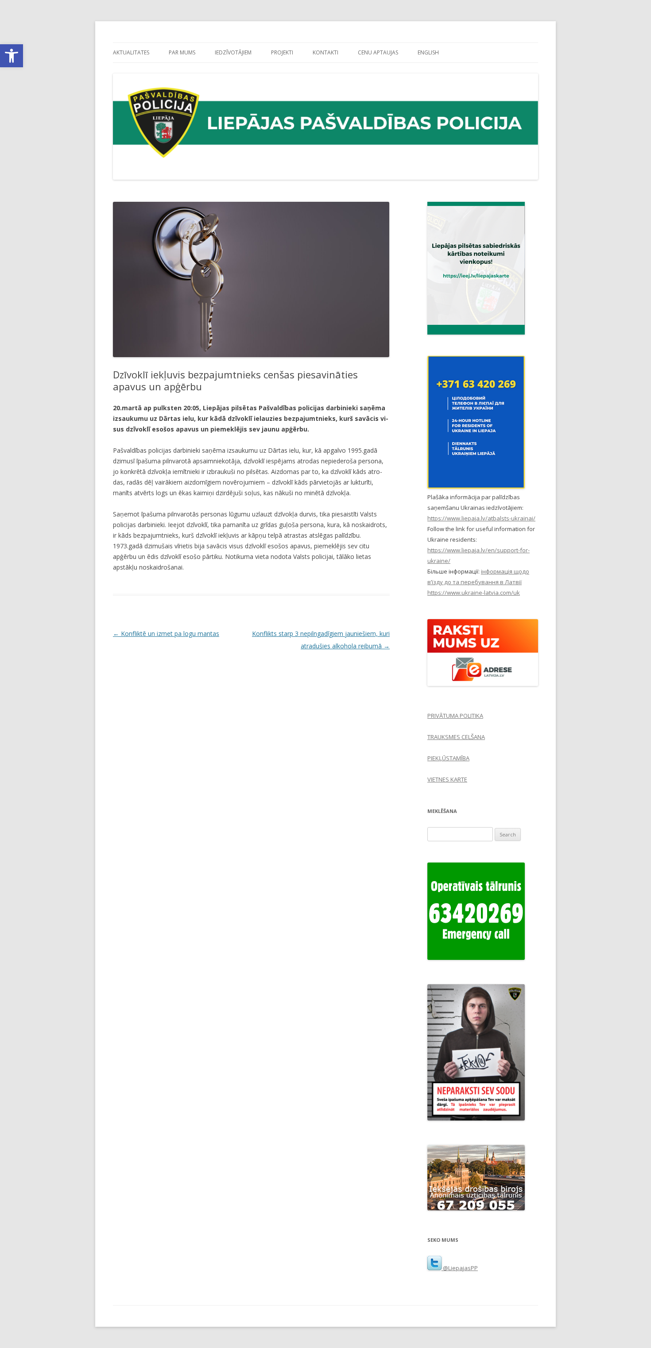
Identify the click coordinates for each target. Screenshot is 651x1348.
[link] (11, 55)
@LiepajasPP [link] (460, 1268)
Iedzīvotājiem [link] (233, 52)
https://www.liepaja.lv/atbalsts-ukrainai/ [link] (481, 518)
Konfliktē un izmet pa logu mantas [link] (166, 633)
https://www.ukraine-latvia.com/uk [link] (473, 593)
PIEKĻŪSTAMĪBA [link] (448, 758)
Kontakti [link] (325, 52)
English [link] (428, 52)
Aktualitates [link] (131, 52)
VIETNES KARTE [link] (447, 779)
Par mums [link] (182, 52)
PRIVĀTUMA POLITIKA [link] (455, 716)
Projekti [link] (282, 52)
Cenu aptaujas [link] (378, 52)
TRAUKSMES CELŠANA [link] (456, 737)
